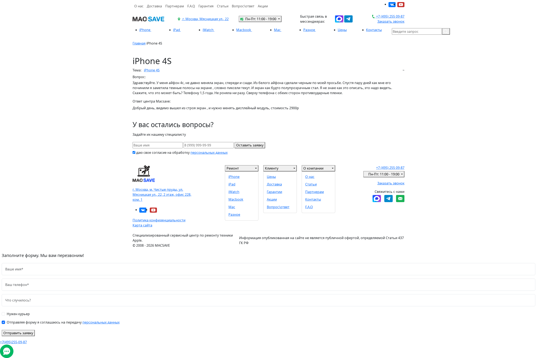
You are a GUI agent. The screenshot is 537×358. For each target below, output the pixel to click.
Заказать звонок (390, 21)
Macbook (244, 30)
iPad (177, 30)
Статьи (222, 6)
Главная (139, 43)
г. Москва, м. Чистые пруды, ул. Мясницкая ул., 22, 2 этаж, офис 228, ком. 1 (162, 194)
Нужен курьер (18, 314)
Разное (309, 30)
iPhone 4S (152, 70)
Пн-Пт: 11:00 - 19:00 (260, 19)
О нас (138, 6)
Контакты (374, 30)
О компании (313, 168)
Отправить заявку (18, 333)
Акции (263, 6)
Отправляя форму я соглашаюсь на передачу (63, 322)
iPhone (145, 30)
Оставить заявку (249, 145)
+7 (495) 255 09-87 (389, 16)
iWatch (208, 30)
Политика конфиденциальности (159, 220)
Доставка (154, 6)
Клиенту (271, 168)
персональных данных (209, 152)
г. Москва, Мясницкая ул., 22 (205, 19)
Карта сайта (142, 225)
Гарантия (206, 6)
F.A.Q (191, 6)
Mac (278, 30)
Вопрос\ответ (243, 6)
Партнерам (174, 6)
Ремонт (233, 168)
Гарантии (274, 192)
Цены (342, 30)
